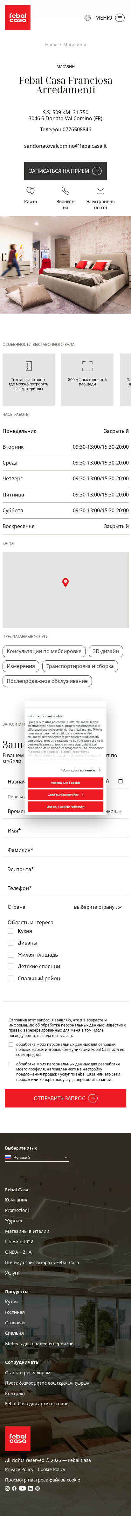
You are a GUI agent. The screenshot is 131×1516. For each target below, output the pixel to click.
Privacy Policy (19, 1469)
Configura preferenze (63, 794)
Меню (103, 17)
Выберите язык (88, 18)
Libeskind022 (19, 1242)
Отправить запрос (59, 1098)
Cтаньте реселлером (27, 1373)
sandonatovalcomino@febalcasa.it (65, 145)
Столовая (15, 1323)
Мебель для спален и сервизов (39, 1343)
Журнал (13, 1221)
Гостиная (15, 1312)
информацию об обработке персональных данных (56, 1025)
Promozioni (17, 1210)
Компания (16, 1200)
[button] (65, 582)
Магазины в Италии (27, 1231)
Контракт (15, 1393)
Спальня (14, 1333)
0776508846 (77, 129)
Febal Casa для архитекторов (36, 1404)
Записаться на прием (59, 170)
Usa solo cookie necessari (65, 806)
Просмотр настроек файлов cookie (42, 1480)
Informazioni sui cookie (78, 770)
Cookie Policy (51, 1469)
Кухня (11, 1302)
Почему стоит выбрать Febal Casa (42, 1262)
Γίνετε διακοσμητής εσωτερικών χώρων (47, 1383)
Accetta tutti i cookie (65, 782)
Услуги (12, 1273)
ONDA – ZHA (18, 1252)
